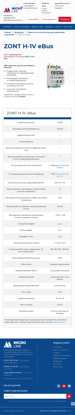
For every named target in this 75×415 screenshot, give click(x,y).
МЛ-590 (62, 183)
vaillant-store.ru (59, 322)
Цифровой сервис (37, 27)
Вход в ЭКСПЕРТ (34, 19)
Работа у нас (67, 27)
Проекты (56, 353)
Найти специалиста (49, 19)
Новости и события (60, 350)
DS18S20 (62, 165)
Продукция (48, 27)
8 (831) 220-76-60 (29, 3)
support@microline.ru (62, 3)
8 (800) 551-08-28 (11, 366)
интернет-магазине (15, 96)
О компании (7, 27)
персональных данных (59, 401)
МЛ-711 (60, 176)
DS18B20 (60, 168)
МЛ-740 (59, 174)
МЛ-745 (65, 174)
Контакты (58, 27)
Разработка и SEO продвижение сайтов (53, 411)
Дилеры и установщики (21, 27)
